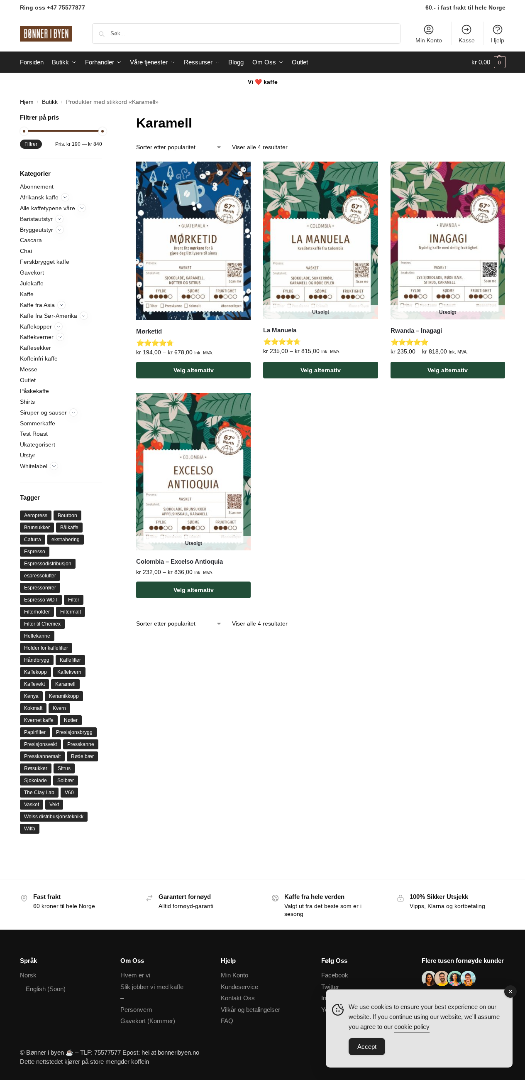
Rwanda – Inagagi (416, 330)
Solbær (65, 780)
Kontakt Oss (238, 997)
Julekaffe (32, 283)
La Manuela (279, 330)
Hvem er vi (135, 975)
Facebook (334, 975)
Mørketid (149, 331)
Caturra (32, 539)
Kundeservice (239, 986)
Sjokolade (35, 780)
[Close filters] (104, 118)
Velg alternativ (193, 370)
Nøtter (71, 720)
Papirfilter (35, 732)
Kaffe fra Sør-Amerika (48, 315)
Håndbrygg (36, 660)
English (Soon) (46, 988)
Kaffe (27, 294)
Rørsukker (35, 768)
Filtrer (30, 144)
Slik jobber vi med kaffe (151, 986)
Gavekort (32, 272)
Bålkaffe (69, 527)
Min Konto (428, 40)
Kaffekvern (69, 672)
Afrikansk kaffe (39, 197)
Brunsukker (37, 527)
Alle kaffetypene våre (47, 208)
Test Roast (34, 433)
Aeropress (35, 515)
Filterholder (37, 612)
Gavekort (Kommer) (147, 1020)
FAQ (227, 1020)
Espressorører (40, 588)
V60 (69, 792)
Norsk (28, 975)
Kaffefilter (70, 660)
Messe (28, 369)
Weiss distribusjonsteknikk (53, 817)
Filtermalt (70, 612)
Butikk (50, 102)
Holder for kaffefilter (46, 648)
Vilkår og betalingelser (250, 1009)
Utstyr (27, 455)
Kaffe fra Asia (37, 305)
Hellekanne (37, 636)
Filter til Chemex (42, 624)
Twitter (330, 986)
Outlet (28, 380)
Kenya (31, 696)
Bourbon (67, 515)
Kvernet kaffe (39, 720)
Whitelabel (33, 466)
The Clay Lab (39, 792)
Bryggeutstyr (36, 229)
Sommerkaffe (37, 423)
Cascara (31, 240)
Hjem (27, 102)
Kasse (467, 40)
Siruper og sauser (43, 412)
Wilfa (29, 829)
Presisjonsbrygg (74, 732)
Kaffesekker (35, 347)
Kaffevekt (34, 684)
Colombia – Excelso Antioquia (179, 561)
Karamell (65, 684)
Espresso (34, 552)
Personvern (136, 1009)
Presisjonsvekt (40, 744)
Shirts (27, 401)
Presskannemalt (42, 756)
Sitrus (64, 768)
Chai (26, 251)
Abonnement (37, 186)
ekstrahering (65, 539)
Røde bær (82, 756)
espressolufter (40, 576)
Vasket (31, 805)
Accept (366, 1046)
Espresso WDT (41, 600)
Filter (73, 600)
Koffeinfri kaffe (39, 358)
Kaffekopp (35, 672)
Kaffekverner (37, 337)
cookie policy (412, 1026)
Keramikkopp (64, 696)
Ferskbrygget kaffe (44, 261)
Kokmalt (33, 708)
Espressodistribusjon (47, 564)
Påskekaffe (34, 391)
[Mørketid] (193, 241)
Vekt (54, 805)
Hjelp (497, 40)
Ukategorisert (37, 444)
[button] (488, 62)
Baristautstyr (36, 219)
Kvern (59, 708)
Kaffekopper (36, 326)
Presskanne (80, 744)
